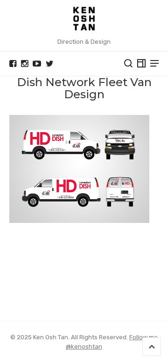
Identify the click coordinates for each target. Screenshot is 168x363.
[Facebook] (12, 63)
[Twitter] (50, 63)
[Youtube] (37, 63)
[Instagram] (24, 63)
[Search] (128, 63)
